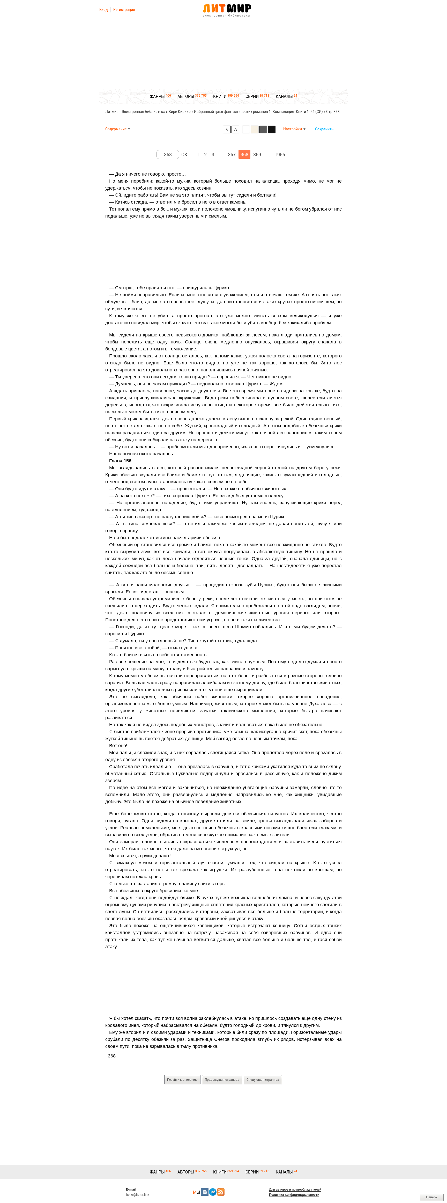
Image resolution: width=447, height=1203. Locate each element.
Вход (103, 10)
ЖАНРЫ (157, 96)
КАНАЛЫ (284, 96)
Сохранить (324, 129)
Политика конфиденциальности (294, 1195)
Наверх (431, 1197)
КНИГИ (220, 96)
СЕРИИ (252, 96)
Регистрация (124, 10)
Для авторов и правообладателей (295, 1189)
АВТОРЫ (185, 96)
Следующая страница (263, 1080)
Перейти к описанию (182, 1080)
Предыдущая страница (222, 1080)
